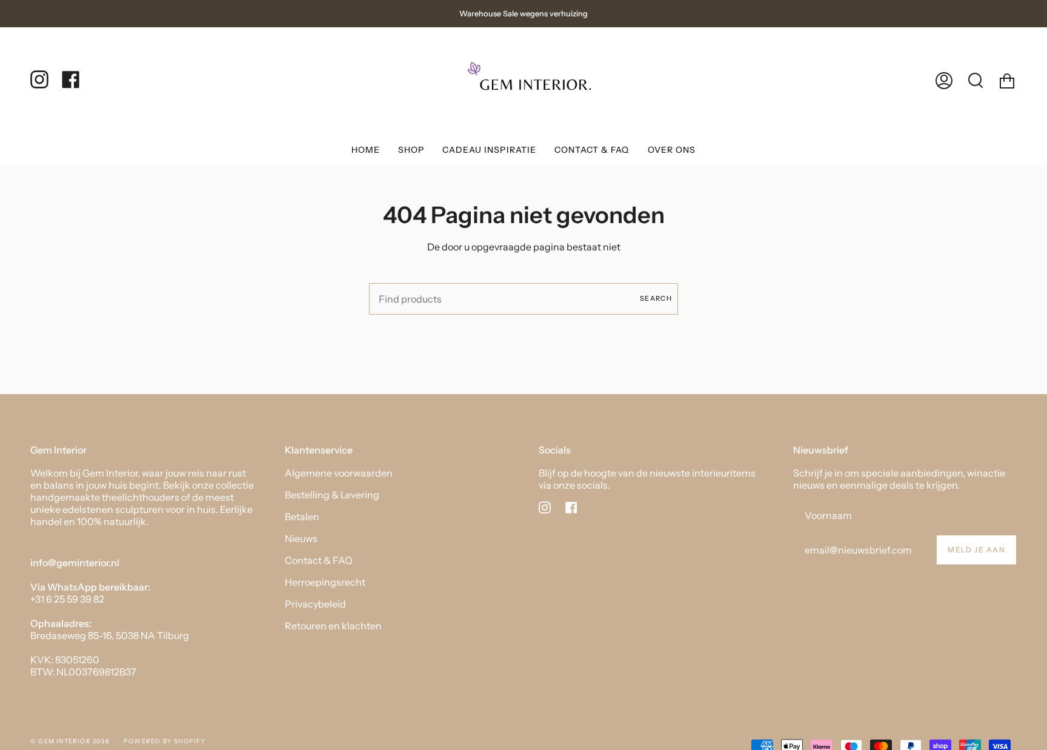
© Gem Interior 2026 (70, 741)
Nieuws (301, 538)
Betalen (302, 517)
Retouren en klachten (333, 626)
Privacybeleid (315, 604)
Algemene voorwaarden (339, 473)
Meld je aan (976, 549)
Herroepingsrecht (325, 582)
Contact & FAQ (319, 560)
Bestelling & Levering (332, 495)
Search (656, 298)
